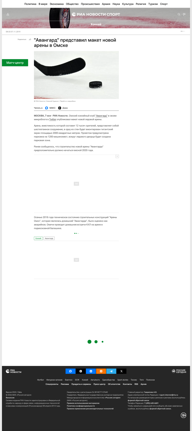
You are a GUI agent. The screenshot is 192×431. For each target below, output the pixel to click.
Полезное (150, 380)
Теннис (134, 380)
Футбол (40, 380)
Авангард (49, 238)
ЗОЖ (77, 380)
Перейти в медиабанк (68, 101)
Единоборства (108, 380)
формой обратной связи (138, 400)
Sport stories (122, 380)
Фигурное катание (54, 380)
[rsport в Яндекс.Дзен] (81, 371)
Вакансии (10, 398)
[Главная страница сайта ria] (87, 14)
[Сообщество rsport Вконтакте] (91, 371)
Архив (143, 384)
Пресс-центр (99, 384)
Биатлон (68, 380)
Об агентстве (114, 384)
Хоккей (38, 238)
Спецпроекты (52, 384)
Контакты (127, 384)
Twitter (52, 119)
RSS (136, 384)
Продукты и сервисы (81, 384)
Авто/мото (95, 380)
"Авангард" (101, 115)
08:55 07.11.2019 (13, 32)
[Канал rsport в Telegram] (111, 371)
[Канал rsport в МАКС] (70, 371)
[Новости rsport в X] (121, 371)
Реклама (65, 384)
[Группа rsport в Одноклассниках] (101, 371)
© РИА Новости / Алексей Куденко (46, 101)
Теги (142, 380)
